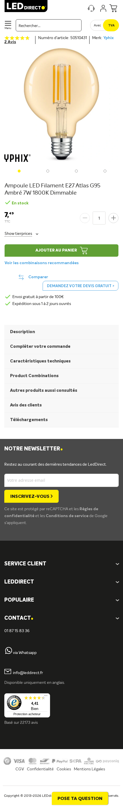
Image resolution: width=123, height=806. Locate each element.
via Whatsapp (25, 653)
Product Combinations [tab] (34, 376)
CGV (19, 769)
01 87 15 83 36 (16, 631)
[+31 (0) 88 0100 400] (8, 653)
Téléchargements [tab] (29, 420)
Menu (8, 28)
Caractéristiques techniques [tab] (40, 361)
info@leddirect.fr (28, 673)
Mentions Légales (89, 769)
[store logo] (26, 6)
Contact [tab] (18, 618)
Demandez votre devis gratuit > (80, 286)
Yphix (108, 38)
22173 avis (29, 723)
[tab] (61, 582)
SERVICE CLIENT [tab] (25, 564)
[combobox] (49, 25)
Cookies (64, 769)
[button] (18, 170)
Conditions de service (67, 516)
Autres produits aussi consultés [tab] (43, 390)
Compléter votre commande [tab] (40, 346)
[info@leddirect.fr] (7, 673)
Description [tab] (22, 332)
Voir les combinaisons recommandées (42, 263)
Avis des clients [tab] (26, 405)
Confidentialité (40, 769)
